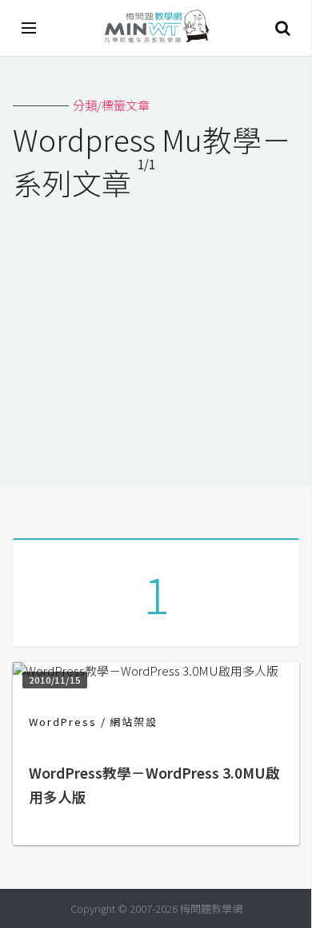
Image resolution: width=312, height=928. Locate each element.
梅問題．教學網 (156, 28)
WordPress (63, 721)
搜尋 (282, 28)
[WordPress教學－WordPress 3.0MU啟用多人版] (145, 670)
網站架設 (134, 721)
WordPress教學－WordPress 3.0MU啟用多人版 (154, 785)
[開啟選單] (29, 28)
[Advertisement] (156, 333)
